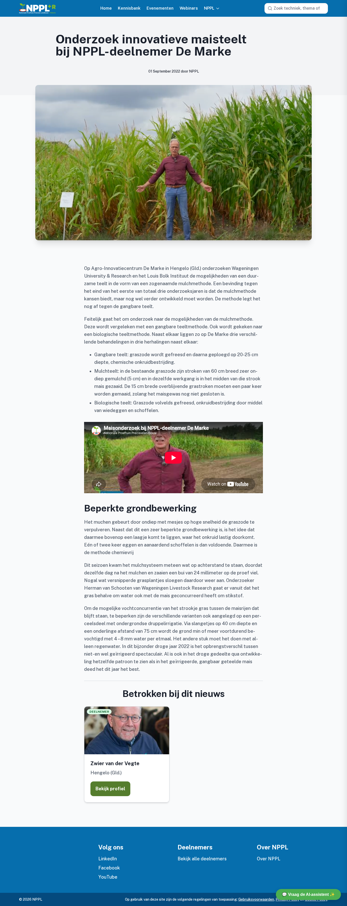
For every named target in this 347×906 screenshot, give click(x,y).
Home (106, 8)
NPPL (209, 8)
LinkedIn (107, 858)
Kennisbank (129, 8)
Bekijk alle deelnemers (202, 858)
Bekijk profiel (110, 788)
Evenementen (160, 8)
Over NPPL (268, 858)
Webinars (189, 8)
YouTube (107, 877)
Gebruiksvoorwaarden (256, 899)
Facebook (109, 867)
